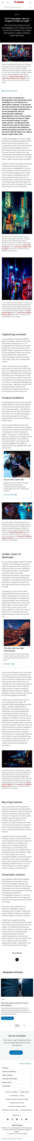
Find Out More (7, 1018)
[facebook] (7, 1119)
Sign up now (16, 1052)
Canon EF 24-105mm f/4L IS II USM (13, 78)
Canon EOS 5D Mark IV (17, 76)
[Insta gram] (12, 1119)
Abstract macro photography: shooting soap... (17, 1128)
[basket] (3, 2)
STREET (3, 999)
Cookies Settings (26, 1110)
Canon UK (16, 1115)
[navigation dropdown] (30, 2)
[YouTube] (26, 1119)
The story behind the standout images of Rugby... (17, 1130)
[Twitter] (21, 1119)
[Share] (17, 959)
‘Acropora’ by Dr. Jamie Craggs (17, 1133)
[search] (7, 2)
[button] (10, 1025)
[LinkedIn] (17, 1119)
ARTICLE (17, 14)
